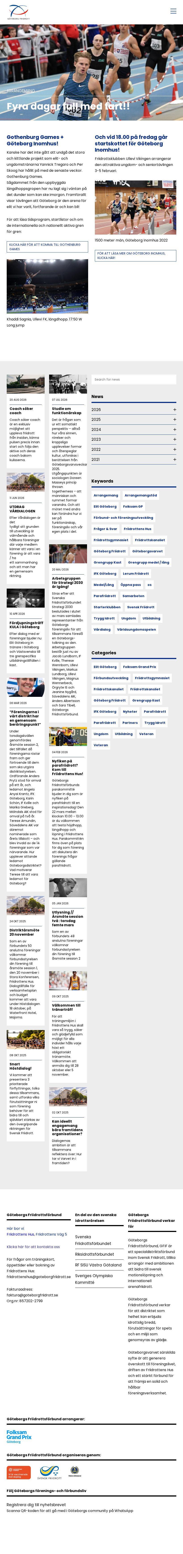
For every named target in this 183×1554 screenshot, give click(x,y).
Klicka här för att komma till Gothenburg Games (45, 246)
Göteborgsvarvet (147, 551)
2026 (96, 409)
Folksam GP (133, 506)
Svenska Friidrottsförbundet (93, 1240)
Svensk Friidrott (140, 607)
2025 (96, 419)
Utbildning (151, 618)
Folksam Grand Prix (139, 667)
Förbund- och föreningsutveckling (123, 517)
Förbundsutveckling (111, 678)
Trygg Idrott (104, 618)
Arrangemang (106, 495)
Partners (130, 723)
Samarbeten (133, 596)
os (150, 585)
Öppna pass (131, 585)
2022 (96, 449)
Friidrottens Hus (137, 529)
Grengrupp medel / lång (148, 562)
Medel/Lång (104, 585)
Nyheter (130, 711)
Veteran (146, 734)
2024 (96, 429)
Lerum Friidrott (136, 573)
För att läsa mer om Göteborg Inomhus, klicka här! (131, 255)
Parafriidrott (105, 596)
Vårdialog (102, 629)
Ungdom (128, 618)
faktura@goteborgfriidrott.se (32, 1295)
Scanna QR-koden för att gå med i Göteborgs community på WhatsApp (70, 1510)
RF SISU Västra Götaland (98, 1265)
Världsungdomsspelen (136, 629)
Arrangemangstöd (141, 495)
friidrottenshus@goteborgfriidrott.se (39, 1276)
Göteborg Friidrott (110, 551)
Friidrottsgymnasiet (111, 540)
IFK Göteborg (105, 573)
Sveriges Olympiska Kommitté (94, 1279)
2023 (96, 439)
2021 (96, 459)
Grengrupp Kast (107, 562)
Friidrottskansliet (150, 540)
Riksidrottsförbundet (94, 1254)
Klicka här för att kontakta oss (33, 1246)
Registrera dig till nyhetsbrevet (36, 1504)
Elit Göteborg (105, 506)
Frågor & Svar (105, 529)
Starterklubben (107, 607)
